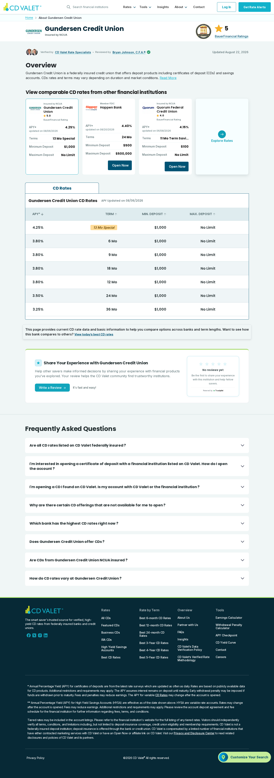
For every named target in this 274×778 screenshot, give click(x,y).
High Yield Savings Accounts (114, 648)
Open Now (120, 165)
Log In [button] (226, 7)
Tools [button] (143, 7)
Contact (199, 7)
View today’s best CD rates (93, 334)
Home (29, 17)
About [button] (179, 7)
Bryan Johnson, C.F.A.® (129, 52)
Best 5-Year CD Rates (153, 657)
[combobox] (89, 7)
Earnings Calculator (229, 617)
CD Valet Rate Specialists (73, 52)
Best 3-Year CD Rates (153, 643)
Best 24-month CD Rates (151, 634)
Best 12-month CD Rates (155, 625)
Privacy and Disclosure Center (194, 733)
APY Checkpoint (226, 635)
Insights (163, 7)
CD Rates (161, 695)
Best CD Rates (110, 657)
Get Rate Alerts (255, 7)
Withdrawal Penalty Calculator (229, 626)
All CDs (106, 618)
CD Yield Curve (226, 642)
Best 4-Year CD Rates (153, 650)
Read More (168, 78)
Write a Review (52, 388)
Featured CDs (110, 625)
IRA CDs (106, 639)
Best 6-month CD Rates (155, 618)
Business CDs (110, 632)
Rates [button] (127, 7)
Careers (221, 657)
